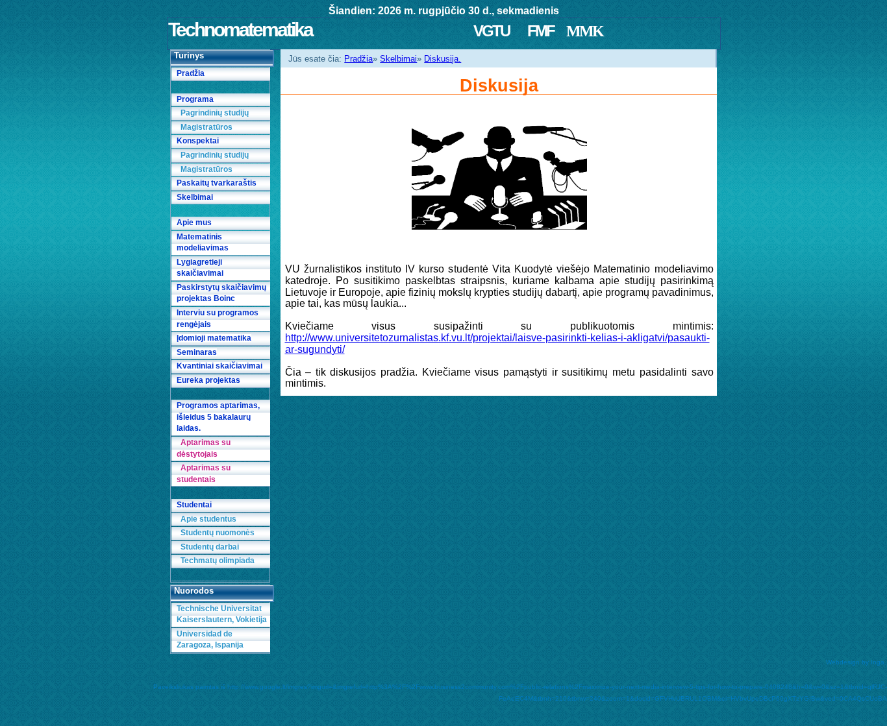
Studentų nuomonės (216, 533)
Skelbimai (398, 59)
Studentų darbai (208, 547)
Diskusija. (442, 59)
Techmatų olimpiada (216, 560)
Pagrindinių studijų (213, 113)
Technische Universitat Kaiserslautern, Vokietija (222, 614)
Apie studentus (206, 519)
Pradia (358, 59)
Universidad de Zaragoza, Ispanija (210, 639)
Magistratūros (204, 127)
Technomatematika (240, 29)
